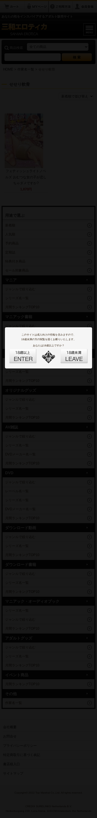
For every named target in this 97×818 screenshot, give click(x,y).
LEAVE (68, 353)
